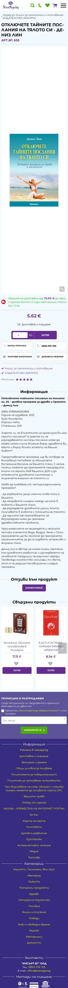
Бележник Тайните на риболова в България (17, 646)
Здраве (34, 894)
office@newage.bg (39, 970)
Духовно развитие (34, 833)
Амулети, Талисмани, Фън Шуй (34, 869)
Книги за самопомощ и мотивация (28, 368)
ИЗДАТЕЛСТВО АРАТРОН (21, 373)
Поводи (34, 918)
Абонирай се (33, 730)
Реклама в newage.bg (34, 750)
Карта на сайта (34, 821)
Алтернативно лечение (34, 845)
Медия (34, 851)
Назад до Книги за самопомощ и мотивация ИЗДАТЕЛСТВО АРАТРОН (33, 16)
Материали (34, 936)
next (62, 648)
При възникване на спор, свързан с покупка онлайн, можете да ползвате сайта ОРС (34, 788)
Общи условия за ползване (34, 768)
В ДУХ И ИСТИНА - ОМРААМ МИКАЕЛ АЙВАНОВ (51, 646)
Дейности (34, 942)
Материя (34, 875)
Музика (34, 930)
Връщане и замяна (34, 762)
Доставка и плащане (34, 756)
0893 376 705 (37, 967)
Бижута (34, 881)
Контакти (34, 827)
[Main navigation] (63, 5)
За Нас (34, 814)
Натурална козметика (34, 900)
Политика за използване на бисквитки (34, 780)
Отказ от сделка (34, 802)
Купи (45, 335)
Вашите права (34, 796)
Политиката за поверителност (39, 710)
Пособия (34, 906)
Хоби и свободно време (34, 924)
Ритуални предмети (34, 887)
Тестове (34, 857)
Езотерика (34, 839)
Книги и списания (34, 912)
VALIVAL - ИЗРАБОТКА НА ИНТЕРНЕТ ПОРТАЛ (34, 808)
